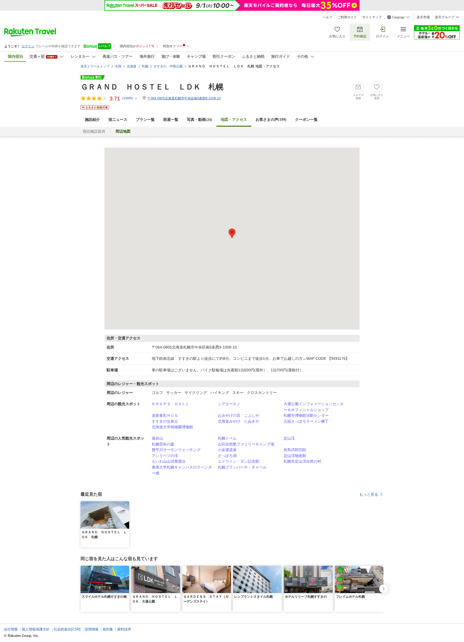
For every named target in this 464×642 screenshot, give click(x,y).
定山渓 (289, 438)
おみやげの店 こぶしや (238, 415)
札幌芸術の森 (163, 444)
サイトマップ (372, 17)
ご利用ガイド (347, 17)
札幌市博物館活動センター (306, 415)
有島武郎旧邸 (295, 450)
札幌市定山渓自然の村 (302, 461)
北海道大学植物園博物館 (172, 427)
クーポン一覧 (306, 120)
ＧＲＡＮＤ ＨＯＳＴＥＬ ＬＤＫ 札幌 (152, 87)
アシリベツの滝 (165, 456)
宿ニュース (117, 120)
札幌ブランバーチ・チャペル (242, 467)
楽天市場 (423, 17)
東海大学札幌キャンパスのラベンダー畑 (182, 470)
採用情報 (92, 629)
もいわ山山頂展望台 (169, 461)
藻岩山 (157, 438)
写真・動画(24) (199, 120)
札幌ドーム (227, 438)
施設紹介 (92, 120)
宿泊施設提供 (94, 131)
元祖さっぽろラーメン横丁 (306, 421)
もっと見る (368, 494)
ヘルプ (327, 17)
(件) (127, 98)
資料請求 (124, 629)
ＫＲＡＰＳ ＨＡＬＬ (170, 404)
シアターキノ (229, 404)
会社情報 (11, 629)
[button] (126, 504)
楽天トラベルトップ (95, 66)
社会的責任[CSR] (67, 629)
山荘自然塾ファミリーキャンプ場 (246, 444)
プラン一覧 (145, 120)
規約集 (108, 629)
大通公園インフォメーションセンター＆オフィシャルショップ (314, 407)
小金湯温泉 (227, 450)
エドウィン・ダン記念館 (238, 461)
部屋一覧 (170, 120)
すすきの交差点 (165, 421)
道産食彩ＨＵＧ (165, 415)
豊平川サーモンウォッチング (176, 450)
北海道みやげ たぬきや (238, 421)
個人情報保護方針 (36, 629)
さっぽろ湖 (227, 456)
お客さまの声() (271, 120)
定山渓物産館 (295, 456)
